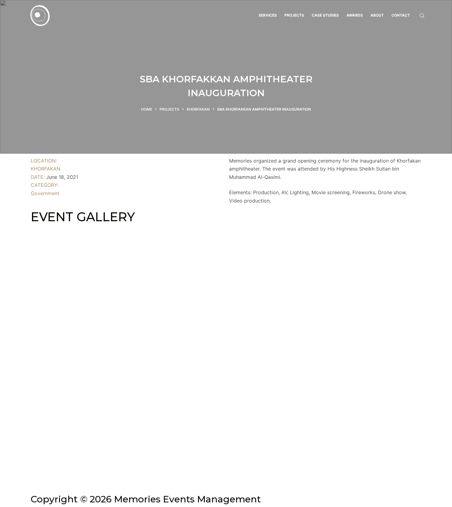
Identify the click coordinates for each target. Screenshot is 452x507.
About (377, 15)
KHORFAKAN (45, 169)
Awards (355, 15)
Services (268, 15)
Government (45, 193)
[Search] (422, 15)
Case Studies (325, 15)
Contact (400, 15)
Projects (294, 15)
